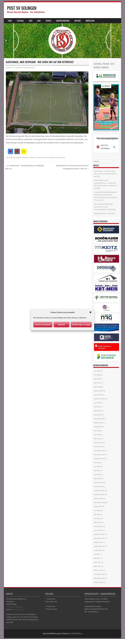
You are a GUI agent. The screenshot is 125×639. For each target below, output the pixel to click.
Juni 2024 (97, 431)
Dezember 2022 (99, 490)
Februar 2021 (98, 570)
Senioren (45, 157)
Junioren (38, 157)
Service (48, 20)
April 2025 (97, 407)
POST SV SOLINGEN (21, 8)
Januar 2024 (98, 446)
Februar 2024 (98, 442)
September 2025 (99, 399)
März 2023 (97, 478)
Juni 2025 (97, 403)
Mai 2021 (97, 558)
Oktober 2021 (98, 542)
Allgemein (25, 157)
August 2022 (98, 506)
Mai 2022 (97, 514)
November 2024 (99, 419)
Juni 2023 (97, 466)
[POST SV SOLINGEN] (62, 30)
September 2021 (99, 546)
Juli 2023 (97, 462)
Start (10, 20)
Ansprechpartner (63, 20)
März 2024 (97, 438)
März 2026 (97, 387)
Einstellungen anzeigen (81, 324)
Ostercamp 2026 (99, 213)
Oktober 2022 (98, 498)
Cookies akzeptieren (43, 324)
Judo (30, 20)
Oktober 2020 (98, 582)
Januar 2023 (98, 486)
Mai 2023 (97, 470)
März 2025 (97, 411)
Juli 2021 (97, 554)
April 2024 (97, 435)
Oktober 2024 (98, 423)
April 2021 (97, 562)
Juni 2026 (97, 375)
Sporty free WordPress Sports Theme (55, 633)
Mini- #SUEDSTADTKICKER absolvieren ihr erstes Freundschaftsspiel (103, 206)
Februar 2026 (98, 391)
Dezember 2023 (99, 450)
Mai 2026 (97, 379)
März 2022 (97, 522)
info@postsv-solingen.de (14, 607)
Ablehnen (61, 324)
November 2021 (99, 538)
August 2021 (98, 550)
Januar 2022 (98, 530)
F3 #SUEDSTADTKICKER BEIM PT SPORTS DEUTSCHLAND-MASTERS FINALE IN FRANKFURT (106, 194)
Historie (77, 20)
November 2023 (99, 454)
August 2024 (98, 426)
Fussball (20, 20)
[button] (90, 312)
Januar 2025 (98, 415)
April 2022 (97, 518)
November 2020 (99, 578)
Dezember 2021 (99, 534)
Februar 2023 (98, 482)
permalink (61, 157)
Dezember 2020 (99, 574)
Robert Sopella (30, 67)
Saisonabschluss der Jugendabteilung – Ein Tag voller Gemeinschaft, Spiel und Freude (105, 182)
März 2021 (97, 566)
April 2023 (97, 474)
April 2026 (97, 383)
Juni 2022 (97, 510)
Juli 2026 (97, 371)
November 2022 (99, 494)
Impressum (90, 20)
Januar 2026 (98, 395)
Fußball (32, 157)
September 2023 (99, 458)
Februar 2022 (98, 526)
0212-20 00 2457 (17, 609)
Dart (39, 20)
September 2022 (99, 502)
